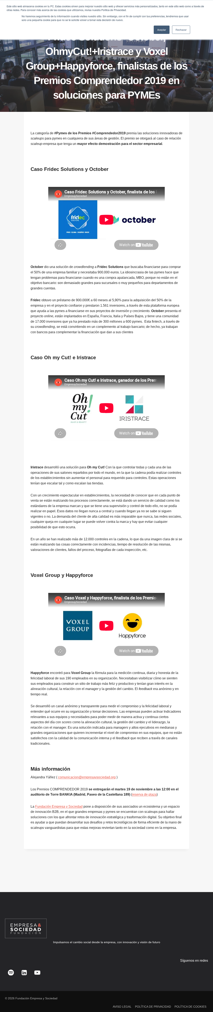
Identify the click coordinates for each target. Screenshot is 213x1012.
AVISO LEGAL (122, 1006)
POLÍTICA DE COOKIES (190, 1006)
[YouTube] (37, 972)
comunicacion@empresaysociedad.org (87, 777)
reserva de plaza (144, 794)
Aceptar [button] (161, 29)
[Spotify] (11, 972)
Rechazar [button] (181, 29)
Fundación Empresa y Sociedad (59, 806)
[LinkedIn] (24, 972)
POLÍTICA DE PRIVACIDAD (153, 1006)
